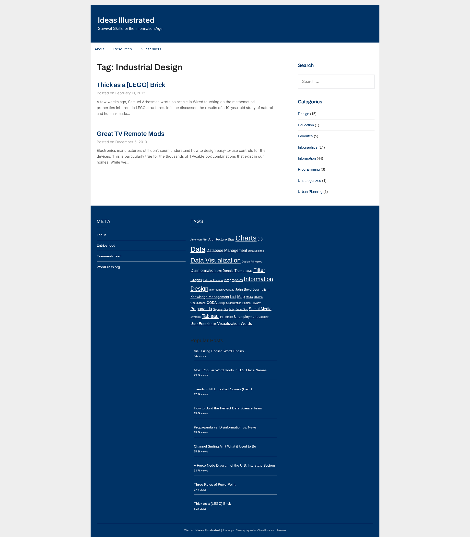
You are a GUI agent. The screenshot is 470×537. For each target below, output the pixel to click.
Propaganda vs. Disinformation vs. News (225, 427)
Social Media (260, 309)
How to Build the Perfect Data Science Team (228, 408)
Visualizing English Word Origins (219, 351)
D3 (260, 239)
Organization (233, 302)
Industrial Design (213, 280)
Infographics (307, 147)
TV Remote (226, 316)
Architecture (217, 239)
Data (197, 249)
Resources (122, 49)
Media (249, 297)
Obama (258, 297)
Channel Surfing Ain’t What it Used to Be (225, 446)
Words (246, 323)
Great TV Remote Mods (130, 133)
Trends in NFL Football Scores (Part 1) (224, 389)
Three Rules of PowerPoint (214, 484)
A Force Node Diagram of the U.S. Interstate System (234, 465)
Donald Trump (234, 271)
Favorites (305, 136)
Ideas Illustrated (126, 20)
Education (306, 125)
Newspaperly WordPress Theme (261, 530)
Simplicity (229, 309)
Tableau (210, 316)
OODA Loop (216, 303)
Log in (101, 235)
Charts (246, 238)
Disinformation (203, 270)
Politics (246, 302)
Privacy (256, 302)
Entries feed (106, 245)
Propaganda (201, 309)
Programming (309, 169)
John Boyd (243, 289)
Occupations (198, 302)
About (99, 49)
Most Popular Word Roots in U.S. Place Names (230, 370)
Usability (263, 316)
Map (241, 296)
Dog (219, 270)
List (233, 296)
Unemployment (246, 316)
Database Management (226, 250)
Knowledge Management (209, 297)
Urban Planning (310, 191)
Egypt (249, 270)
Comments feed (109, 256)
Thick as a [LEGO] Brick (131, 84)
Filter (259, 270)
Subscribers (151, 49)
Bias (231, 239)
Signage (218, 309)
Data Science (256, 250)
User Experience (203, 324)
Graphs (196, 280)
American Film (198, 239)
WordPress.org (108, 267)
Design (303, 114)
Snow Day (241, 309)
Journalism (261, 289)
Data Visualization (215, 260)
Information (307, 158)
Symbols (195, 316)
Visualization (228, 323)
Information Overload (221, 289)
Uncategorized (309, 180)
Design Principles (252, 261)
